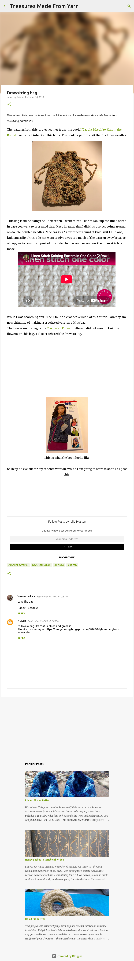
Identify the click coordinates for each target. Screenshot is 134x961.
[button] (9, 104)
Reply (21, 613)
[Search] (83, 6)
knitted (72, 565)
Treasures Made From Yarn (44, 6)
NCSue (22, 620)
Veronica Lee (26, 596)
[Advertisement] (67, 727)
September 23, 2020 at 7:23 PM (43, 621)
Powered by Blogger (69, 956)
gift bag (59, 565)
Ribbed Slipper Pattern (38, 800)
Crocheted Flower (59, 328)
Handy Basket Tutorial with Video (44, 859)
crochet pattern (18, 565)
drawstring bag (41, 565)
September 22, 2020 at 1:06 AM (52, 596)
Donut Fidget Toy (35, 919)
